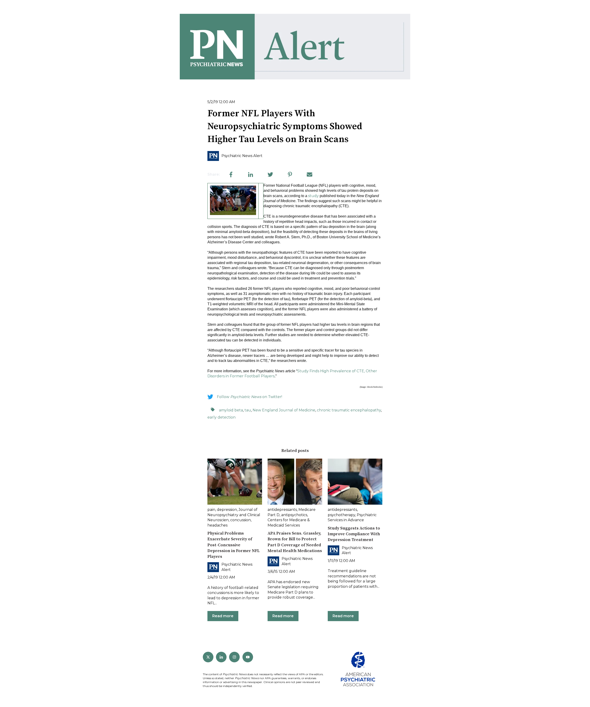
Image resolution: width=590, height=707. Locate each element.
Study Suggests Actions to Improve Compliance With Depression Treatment (354, 534)
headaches (217, 525)
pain (211, 509)
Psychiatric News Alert (242, 156)
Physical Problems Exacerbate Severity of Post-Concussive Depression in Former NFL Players (233, 545)
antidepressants (282, 509)
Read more (222, 616)
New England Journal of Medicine (284, 410)
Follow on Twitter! (249, 397)
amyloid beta (231, 410)
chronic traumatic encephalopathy (349, 410)
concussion (240, 520)
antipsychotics (294, 515)
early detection (221, 417)
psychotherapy (341, 515)
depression (227, 509)
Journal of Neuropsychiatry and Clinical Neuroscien (233, 514)
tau (248, 410)
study (313, 196)
